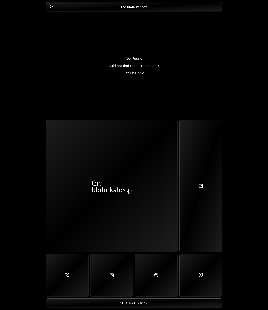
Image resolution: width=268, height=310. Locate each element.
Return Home (134, 73)
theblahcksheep (112, 186)
